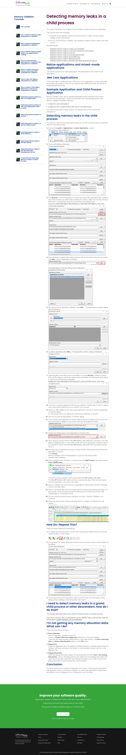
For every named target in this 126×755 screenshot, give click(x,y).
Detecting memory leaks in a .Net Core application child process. (72, 51)
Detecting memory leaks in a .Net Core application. (67, 49)
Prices (39, 737)
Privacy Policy (100, 740)
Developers (84, 4)
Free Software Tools (82, 734)
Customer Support (43, 734)
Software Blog (100, 737)
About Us (79, 737)
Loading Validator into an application (69, 620)
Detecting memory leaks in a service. (62, 53)
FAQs (59, 743)
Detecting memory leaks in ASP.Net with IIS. (65, 59)
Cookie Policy (80, 740)
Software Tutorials (101, 734)
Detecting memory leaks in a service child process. (67, 55)
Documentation (62, 734)
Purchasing (94, 4)
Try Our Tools (63, 714)
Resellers (60, 737)
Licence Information (43, 740)
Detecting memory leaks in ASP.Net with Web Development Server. (73, 61)
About (104, 4)
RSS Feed (79, 743)
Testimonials (61, 740)
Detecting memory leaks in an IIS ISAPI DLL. (65, 57)
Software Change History (44, 743)
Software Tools (72, 4)
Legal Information (101, 743)
